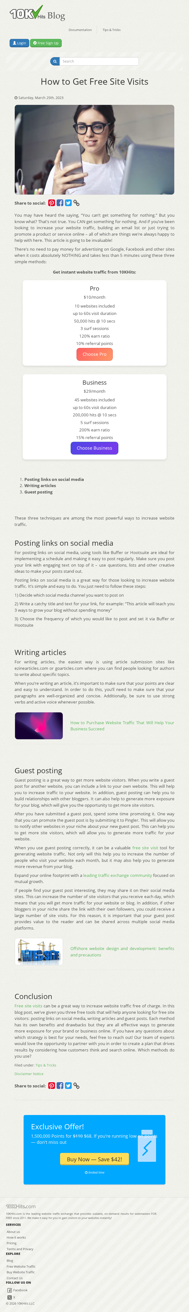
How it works (16, 1237)
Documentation (80, 30)
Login (21, 43)
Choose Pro (95, 354)
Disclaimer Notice (29, 1073)
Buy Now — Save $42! (94, 1159)
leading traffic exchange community (117, 875)
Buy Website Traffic (21, 1272)
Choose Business (94, 448)
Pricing (11, 1243)
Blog (10, 1260)
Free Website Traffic (21, 1266)
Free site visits (28, 1006)
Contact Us (15, 1278)
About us (13, 1232)
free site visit (145, 848)
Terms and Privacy (20, 1249)
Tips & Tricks (112, 30)
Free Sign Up (48, 43)
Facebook (20, 1290)
